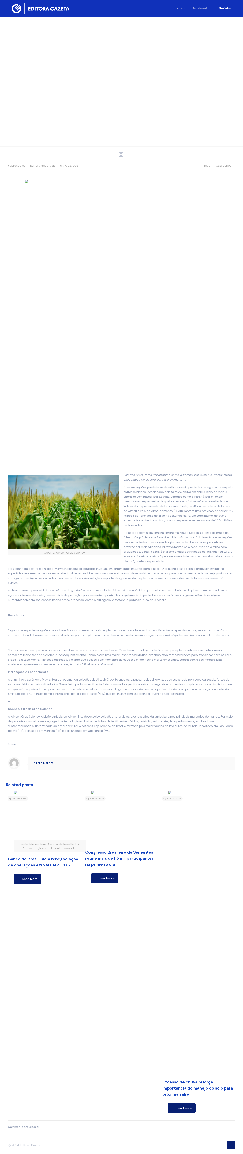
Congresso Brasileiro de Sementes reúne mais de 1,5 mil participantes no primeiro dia (119, 858)
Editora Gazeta (40, 166)
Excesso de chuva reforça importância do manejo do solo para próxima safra (197, 1088)
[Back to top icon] (231, 1145)
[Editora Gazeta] (40, 8)
